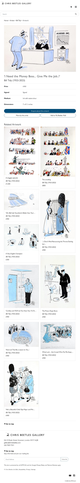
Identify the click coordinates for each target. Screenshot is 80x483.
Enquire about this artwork (40, 111)
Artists (12, 20)
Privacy (28, 469)
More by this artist (22, 115)
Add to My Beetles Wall (58, 115)
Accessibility (22, 469)
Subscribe (64, 459)
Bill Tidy (18, 20)
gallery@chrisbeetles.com (12, 442)
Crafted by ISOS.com (70, 481)
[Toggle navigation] (76, 6)
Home (6, 20)
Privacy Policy (40, 465)
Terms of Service (52, 465)
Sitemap (33, 469)
